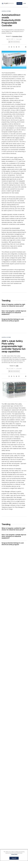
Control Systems (6, 11)
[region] (14, 855)
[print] (25, 47)
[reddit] (16, 47)
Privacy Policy (14, 854)
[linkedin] (11, 47)
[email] (19, 47)
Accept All (14, 858)
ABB (17, 365)
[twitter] (14, 47)
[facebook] (9, 47)
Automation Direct (17, 36)
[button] (3, 3)
